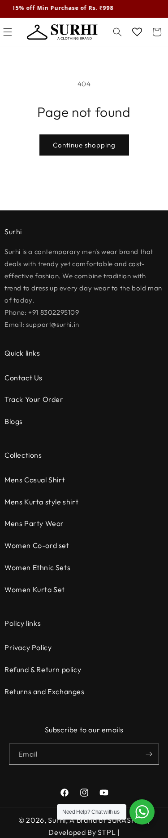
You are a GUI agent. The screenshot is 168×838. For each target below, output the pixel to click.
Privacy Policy (28, 647)
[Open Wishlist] (137, 32)
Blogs (13, 421)
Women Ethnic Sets (37, 567)
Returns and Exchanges (44, 691)
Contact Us (23, 377)
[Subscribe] (149, 754)
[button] (117, 32)
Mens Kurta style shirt (41, 501)
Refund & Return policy (42, 669)
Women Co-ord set (36, 545)
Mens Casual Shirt (34, 479)
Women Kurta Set (34, 589)
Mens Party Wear (34, 523)
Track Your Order (34, 399)
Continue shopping (84, 145)
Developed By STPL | (83, 832)
